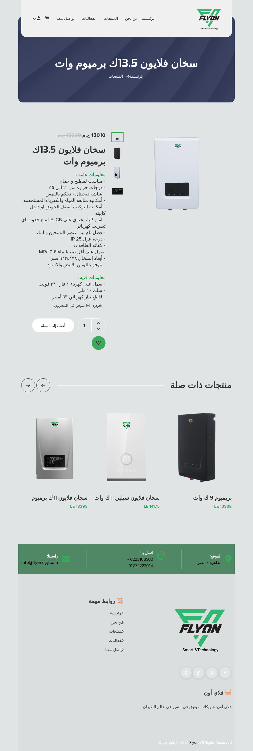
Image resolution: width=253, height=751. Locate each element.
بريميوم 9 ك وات (212, 497)
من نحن (131, 18)
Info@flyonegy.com (39, 562)
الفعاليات (89, 18)
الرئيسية (148, 18)
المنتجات (111, 18)
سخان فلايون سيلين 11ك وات (127, 497)
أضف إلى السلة (53, 325)
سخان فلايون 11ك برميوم (59, 497)
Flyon (194, 742)
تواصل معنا (65, 18)
